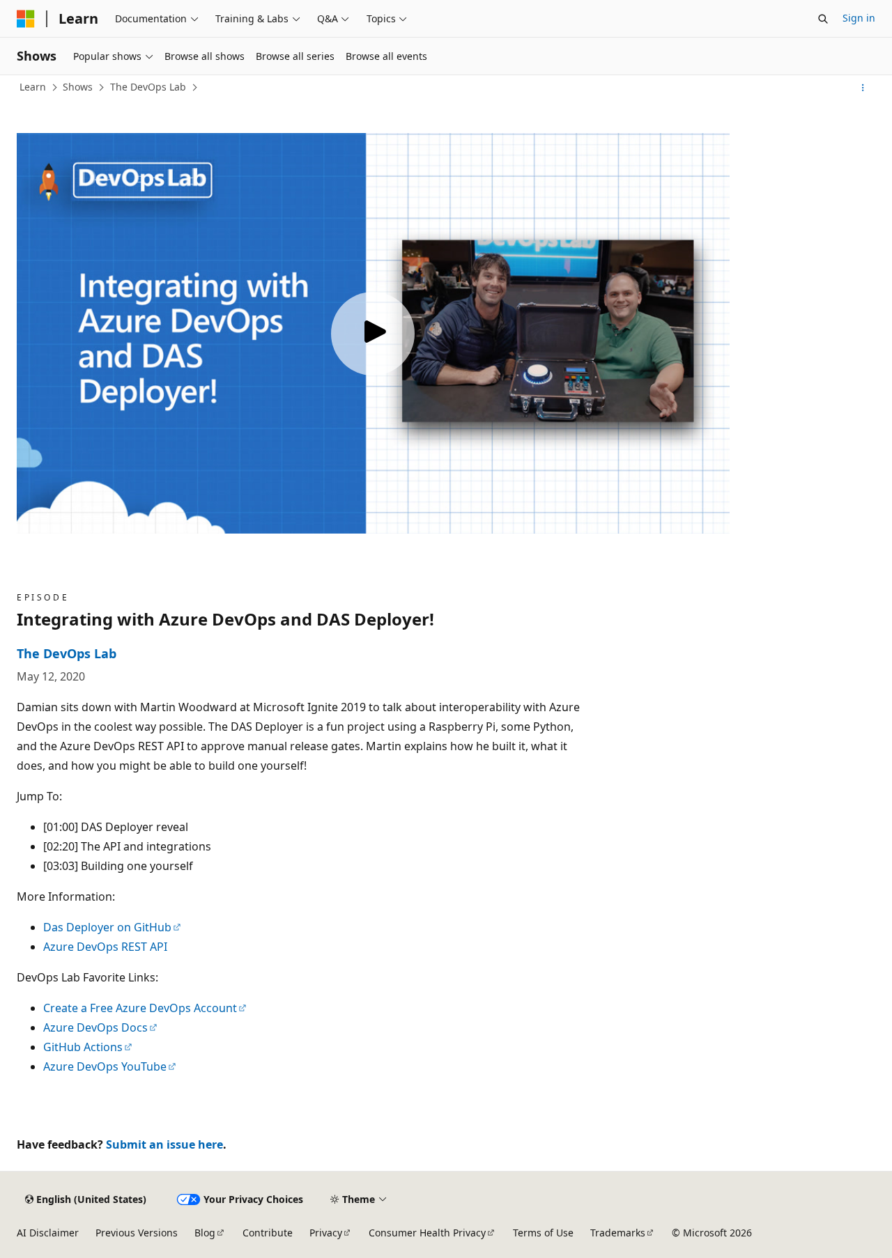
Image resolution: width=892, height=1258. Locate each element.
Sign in (859, 17)
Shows (78, 86)
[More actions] (863, 88)
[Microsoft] (26, 19)
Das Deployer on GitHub (107, 927)
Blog (204, 1232)
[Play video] (373, 333)
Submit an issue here (164, 1144)
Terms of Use (543, 1232)
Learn (33, 86)
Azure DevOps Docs (95, 1027)
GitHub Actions (83, 1047)
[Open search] (823, 18)
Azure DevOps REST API (105, 946)
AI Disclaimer (48, 1232)
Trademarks (617, 1232)
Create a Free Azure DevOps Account (140, 1008)
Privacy (325, 1232)
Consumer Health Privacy (427, 1232)
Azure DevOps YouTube (105, 1066)
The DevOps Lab (148, 86)
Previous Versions (136, 1232)
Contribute (268, 1232)
